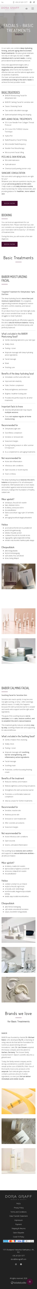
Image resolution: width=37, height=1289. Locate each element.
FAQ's (18, 1203)
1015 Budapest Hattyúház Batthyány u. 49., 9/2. (18, 1251)
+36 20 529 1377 (21, 2)
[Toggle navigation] (32, 8)
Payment (18, 1224)
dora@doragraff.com (18, 1259)
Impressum (18, 1220)
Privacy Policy (19, 1208)
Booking (7, 215)
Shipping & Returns (18, 1228)
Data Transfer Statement (18, 1216)
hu (2, 2)
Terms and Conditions (18, 1212)
